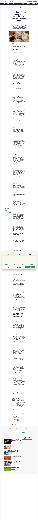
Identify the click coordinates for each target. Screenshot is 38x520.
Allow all (30, 267)
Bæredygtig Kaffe (33, 3)
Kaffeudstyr (13, 3)
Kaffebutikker (28, 3)
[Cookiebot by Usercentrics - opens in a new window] (32, 252)
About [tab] (30, 254)
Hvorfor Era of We (11, 1)
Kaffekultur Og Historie (17, 3)
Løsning (17, 1)
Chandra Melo (17, 398)
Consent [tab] (8, 254)
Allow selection (19, 267)
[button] (5, 3)
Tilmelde (35, 1)
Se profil (7, 212)
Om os (24, 1)
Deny (8, 267)
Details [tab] (19, 254)
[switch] (15, 264)
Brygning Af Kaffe (8, 3)
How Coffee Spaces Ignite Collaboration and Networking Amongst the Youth (18, 420)
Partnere (21, 1)
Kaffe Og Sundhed (23, 3)
